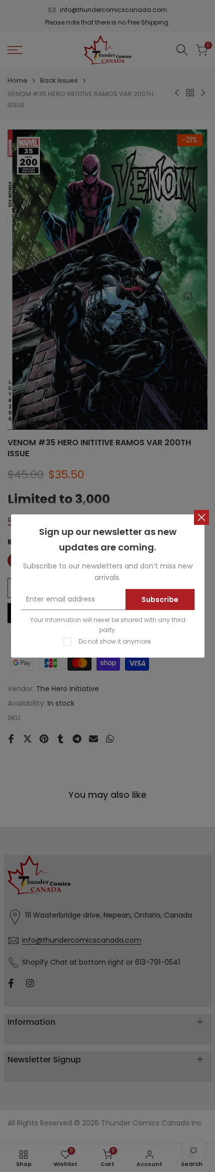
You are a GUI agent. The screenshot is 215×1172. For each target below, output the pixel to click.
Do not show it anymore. (115, 641)
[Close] (201, 517)
